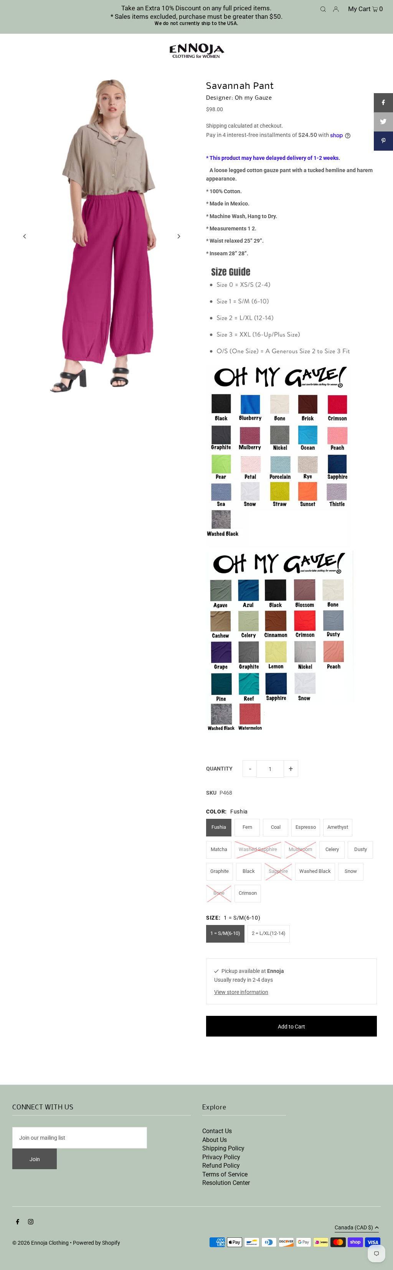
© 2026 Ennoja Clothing (40, 1243)
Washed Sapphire (258, 849)
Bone (219, 893)
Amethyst (337, 827)
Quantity (219, 769)
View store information (241, 992)
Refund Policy (221, 1165)
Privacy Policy (221, 1157)
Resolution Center (226, 1182)
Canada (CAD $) (354, 1228)
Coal (276, 827)
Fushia (218, 827)
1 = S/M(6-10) (225, 933)
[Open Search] (323, 8)
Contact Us (217, 1131)
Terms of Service (225, 1174)
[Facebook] (17, 1222)
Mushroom (300, 849)
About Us (214, 1139)
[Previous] (24, 236)
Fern (247, 827)
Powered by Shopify (96, 1243)
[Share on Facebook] (383, 102)
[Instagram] (30, 1222)
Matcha (219, 849)
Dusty (360, 849)
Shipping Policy (223, 1148)
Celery (332, 849)
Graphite (219, 871)
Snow (351, 871)
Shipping (216, 126)
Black (249, 871)
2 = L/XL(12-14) (269, 933)
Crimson (248, 893)
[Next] (178, 236)
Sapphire (278, 871)
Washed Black (315, 871)
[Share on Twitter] (383, 121)
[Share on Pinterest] (383, 141)
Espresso (306, 827)
